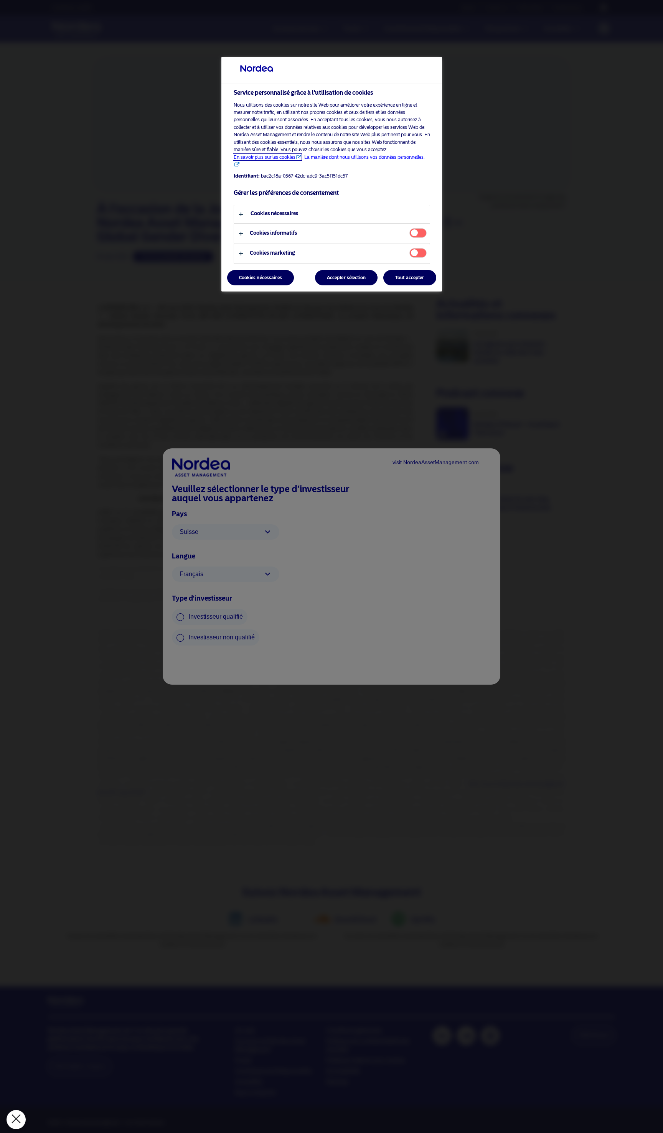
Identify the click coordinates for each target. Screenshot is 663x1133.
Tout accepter (409, 277)
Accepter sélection (346, 277)
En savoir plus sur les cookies (264, 157)
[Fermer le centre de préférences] (16, 1119)
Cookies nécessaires (260, 277)
